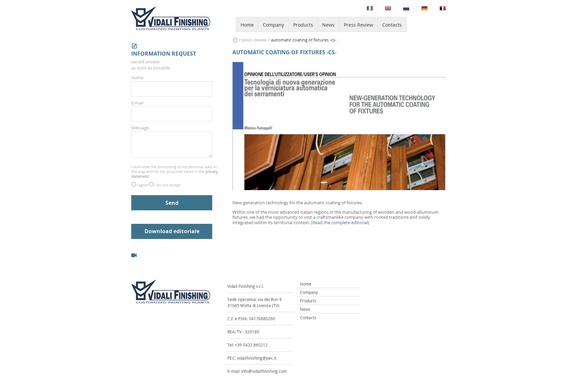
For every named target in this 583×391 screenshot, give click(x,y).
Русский (406, 8)
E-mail (137, 103)
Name (137, 77)
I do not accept (168, 184)
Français (443, 8)
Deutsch (424, 8)
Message (140, 128)
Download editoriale (171, 231)
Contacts (392, 25)
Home (247, 25)
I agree (143, 184)
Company (273, 25)
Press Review (358, 25)
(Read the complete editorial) (340, 222)
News (328, 25)
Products (303, 25)
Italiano (370, 8)
